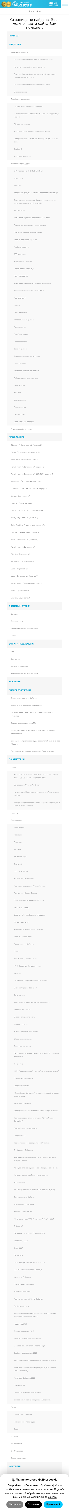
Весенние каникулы (22, 1046)
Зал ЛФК (17, 392)
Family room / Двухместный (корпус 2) (28, 467)
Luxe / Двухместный (20, 569)
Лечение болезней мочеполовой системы (32, 84)
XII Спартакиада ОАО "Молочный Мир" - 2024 (34, 1219)
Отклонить (33, 1504)
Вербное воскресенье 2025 (25, 1353)
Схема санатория (18, 1458)
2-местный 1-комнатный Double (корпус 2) (29, 489)
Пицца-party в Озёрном (24, 944)
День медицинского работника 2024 (29, 1263)
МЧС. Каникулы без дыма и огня (27, 966)
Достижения (16, 1444)
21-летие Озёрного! (22, 1292)
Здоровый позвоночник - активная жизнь (32, 131)
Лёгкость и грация (22, 124)
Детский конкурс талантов (25, 1128)
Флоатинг (18, 185)
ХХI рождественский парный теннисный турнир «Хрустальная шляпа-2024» (35, 1315)
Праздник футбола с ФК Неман (27, 1393)
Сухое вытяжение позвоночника (28, 232)
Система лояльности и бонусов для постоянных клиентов (32, 714)
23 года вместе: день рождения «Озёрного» (32, 1400)
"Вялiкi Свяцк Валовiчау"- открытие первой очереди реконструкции (36, 1094)
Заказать (14, 681)
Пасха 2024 (18, 1255)
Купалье (17, 973)
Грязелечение (20, 327)
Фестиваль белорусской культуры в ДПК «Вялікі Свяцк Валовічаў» (35, 1369)
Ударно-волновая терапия (25, 240)
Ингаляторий (19, 385)
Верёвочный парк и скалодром (24, 628)
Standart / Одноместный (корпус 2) (26, 445)
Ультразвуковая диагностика (26, 371)
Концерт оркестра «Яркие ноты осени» (31, 1175)
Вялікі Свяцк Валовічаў (23, 878)
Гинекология (19, 415)
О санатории (16, 759)
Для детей (15, 659)
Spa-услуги (18, 178)
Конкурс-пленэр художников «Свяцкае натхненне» (36, 1168)
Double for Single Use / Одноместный (27, 511)
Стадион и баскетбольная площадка (29, 915)
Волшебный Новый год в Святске (28, 930)
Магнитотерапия (21, 276)
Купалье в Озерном (22, 1103)
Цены (13, 636)
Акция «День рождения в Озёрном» (26, 706)
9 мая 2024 (18, 1248)
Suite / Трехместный (20, 591)
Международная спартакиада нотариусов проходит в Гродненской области (37, 804)
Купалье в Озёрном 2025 (24, 1378)
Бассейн (17, 849)
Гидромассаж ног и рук (24, 269)
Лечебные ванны (21, 334)
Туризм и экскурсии (19, 666)
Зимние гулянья (20, 1024)
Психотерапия (20, 407)
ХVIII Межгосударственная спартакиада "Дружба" (35, 1360)
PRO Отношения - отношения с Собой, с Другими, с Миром (36, 115)
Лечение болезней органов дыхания (29, 67)
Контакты (15, 1466)
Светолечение (20, 363)
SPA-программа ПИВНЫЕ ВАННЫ (28, 171)
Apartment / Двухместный (22, 562)
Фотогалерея (16, 820)
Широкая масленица (22, 1039)
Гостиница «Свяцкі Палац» (25, 893)
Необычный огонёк (22, 1010)
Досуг (16, 951)
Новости (14, 813)
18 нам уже (18, 1064)
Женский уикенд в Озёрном (26, 1031)
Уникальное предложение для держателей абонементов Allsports (35, 742)
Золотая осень (20, 1182)
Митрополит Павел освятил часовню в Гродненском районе (36, 793)
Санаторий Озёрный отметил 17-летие (30, 981)
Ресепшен (18, 835)
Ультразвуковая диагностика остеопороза (32, 283)
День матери (19, 995)
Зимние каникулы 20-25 (24, 1331)
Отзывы (14, 1436)
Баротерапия (19, 210)
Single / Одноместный (20, 496)
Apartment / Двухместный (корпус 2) (27, 481)
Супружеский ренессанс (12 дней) (28, 106)
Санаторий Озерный (23, 1414)
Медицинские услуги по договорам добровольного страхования (33, 732)
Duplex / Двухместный (20, 598)
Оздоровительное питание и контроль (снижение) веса (36, 140)
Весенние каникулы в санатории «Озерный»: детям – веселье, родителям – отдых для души (37, 776)
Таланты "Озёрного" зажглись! (27, 1339)
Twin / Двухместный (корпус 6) (24, 540)
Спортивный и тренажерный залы (29, 900)
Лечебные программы (20, 99)
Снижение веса (20, 92)
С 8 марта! (18, 1226)
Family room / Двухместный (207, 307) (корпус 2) (32, 474)
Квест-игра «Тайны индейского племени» (31, 1002)
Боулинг (14, 614)
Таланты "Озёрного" (23, 937)
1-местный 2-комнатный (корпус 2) (26, 459)
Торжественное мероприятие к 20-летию (32, 1143)
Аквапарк (18, 842)
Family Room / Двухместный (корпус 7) (28, 583)
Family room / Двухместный (23, 547)
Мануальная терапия (23, 262)
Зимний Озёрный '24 (23, 1211)
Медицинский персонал (21, 429)
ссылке (48, 1489)
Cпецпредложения (20, 690)
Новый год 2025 (20, 1324)
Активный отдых (19, 606)
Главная (14, 36)
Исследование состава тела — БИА (29, 291)
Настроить (15, 1504)
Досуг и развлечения (21, 644)
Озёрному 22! (19, 1385)
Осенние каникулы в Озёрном (24, 698)
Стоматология (20, 400)
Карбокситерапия (21, 247)
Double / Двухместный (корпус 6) (25, 532)
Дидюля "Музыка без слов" (25, 988)
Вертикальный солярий (24, 422)
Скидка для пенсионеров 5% (23, 723)
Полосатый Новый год (23, 1078)
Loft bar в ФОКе (21, 871)
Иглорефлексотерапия (23, 320)
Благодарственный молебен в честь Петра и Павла (36, 1111)
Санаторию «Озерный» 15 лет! (27, 785)
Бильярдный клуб (21, 922)
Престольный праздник (24, 1284)
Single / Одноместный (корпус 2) (25, 452)
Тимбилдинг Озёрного (23, 1150)
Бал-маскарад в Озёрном (24, 1197)
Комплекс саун (20, 857)
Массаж (17, 305)
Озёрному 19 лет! (21, 1086)
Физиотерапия (20, 349)
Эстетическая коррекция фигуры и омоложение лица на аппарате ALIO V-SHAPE (35, 201)
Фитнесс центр (17, 621)
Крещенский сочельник (24, 1204)
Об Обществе (17, 1451)
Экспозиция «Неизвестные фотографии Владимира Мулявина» (36, 1054)
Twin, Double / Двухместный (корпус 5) (28, 525)
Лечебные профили (19, 52)
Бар (12, 652)
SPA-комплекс (20, 254)
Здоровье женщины (22, 156)
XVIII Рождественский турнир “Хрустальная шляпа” (36, 1071)
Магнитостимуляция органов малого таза (32, 218)
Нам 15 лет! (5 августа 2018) (25, 959)
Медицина (15, 44)
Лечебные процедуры (20, 164)
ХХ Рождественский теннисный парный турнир (34, 1190)
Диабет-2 (18, 149)
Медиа (13, 767)
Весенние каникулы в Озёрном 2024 (29, 1233)
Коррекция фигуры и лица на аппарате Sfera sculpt (36, 193)
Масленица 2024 (21, 1241)
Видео (13, 1407)
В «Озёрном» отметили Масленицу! (29, 1346)
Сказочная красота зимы (24, 1017)
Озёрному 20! (19, 1136)
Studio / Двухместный (20, 554)
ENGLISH (53, 3)
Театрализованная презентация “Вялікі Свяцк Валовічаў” (33, 1119)
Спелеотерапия (20, 342)
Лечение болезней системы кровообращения (33, 59)
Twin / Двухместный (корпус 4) (24, 518)
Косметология (20, 298)
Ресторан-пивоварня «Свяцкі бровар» (30, 886)
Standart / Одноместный (21, 503)
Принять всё (53, 1504)
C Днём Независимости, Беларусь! (28, 1270)
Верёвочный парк (21, 1306)
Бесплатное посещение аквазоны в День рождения (33, 751)
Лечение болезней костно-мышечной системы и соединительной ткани (35, 75)
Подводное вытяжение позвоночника (30, 225)
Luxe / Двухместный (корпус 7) (24, 576)
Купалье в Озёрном (22, 1277)
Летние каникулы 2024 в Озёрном (28, 1299)
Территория (19, 828)
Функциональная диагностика (27, 356)
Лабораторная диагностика (26, 378)
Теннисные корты (21, 908)
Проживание (16, 437)
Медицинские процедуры (25, 1422)
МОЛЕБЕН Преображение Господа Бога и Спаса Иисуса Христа (35, 1159)
